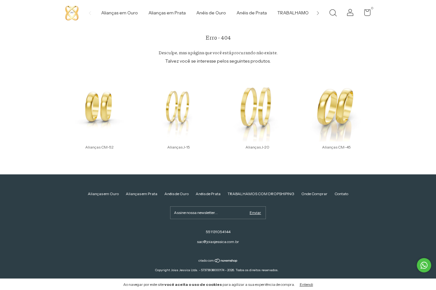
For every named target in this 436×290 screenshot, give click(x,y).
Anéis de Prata (252, 13)
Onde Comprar (314, 193)
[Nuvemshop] (218, 261)
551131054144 (218, 231)
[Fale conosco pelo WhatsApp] (424, 265)
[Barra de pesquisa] (333, 13)
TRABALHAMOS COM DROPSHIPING (261, 193)
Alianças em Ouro (119, 13)
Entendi (306, 284)
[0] (365, 13)
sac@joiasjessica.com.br (218, 241)
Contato (341, 193)
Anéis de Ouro (211, 13)
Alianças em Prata (167, 13)
